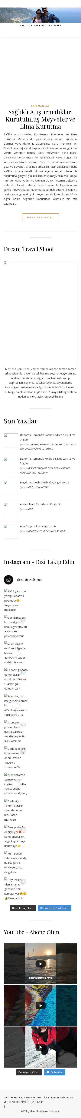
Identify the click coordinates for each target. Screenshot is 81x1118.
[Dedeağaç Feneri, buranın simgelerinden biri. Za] (16, 810)
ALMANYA (33, 444)
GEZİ (61, 444)
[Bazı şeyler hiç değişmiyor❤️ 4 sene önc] (16, 836)
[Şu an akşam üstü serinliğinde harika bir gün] (16, 653)
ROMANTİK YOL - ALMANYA (39, 449)
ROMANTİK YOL (62, 468)
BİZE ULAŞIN (37, 1102)
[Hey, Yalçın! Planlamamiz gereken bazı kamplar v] (16, 889)
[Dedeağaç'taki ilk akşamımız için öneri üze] (16, 758)
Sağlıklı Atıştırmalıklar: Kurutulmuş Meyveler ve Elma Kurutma (40, 119)
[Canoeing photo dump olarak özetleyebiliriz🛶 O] (16, 679)
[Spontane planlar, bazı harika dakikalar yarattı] (16, 732)
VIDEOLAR (9, 1102)
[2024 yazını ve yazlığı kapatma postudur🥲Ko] (16, 600)
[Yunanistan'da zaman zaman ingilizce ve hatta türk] (16, 784)
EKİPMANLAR (40, 105)
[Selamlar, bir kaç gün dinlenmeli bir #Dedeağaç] (16, 705)
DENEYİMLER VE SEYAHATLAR (43, 531)
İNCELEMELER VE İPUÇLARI (58, 1097)
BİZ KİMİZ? (22, 1102)
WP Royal (26, 1111)
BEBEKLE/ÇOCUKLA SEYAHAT (27, 1097)
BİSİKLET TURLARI (49, 444)
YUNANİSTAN (41, 487)
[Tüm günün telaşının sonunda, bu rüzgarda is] (16, 863)
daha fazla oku (40, 217)
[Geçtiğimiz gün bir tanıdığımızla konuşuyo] (16, 627)
